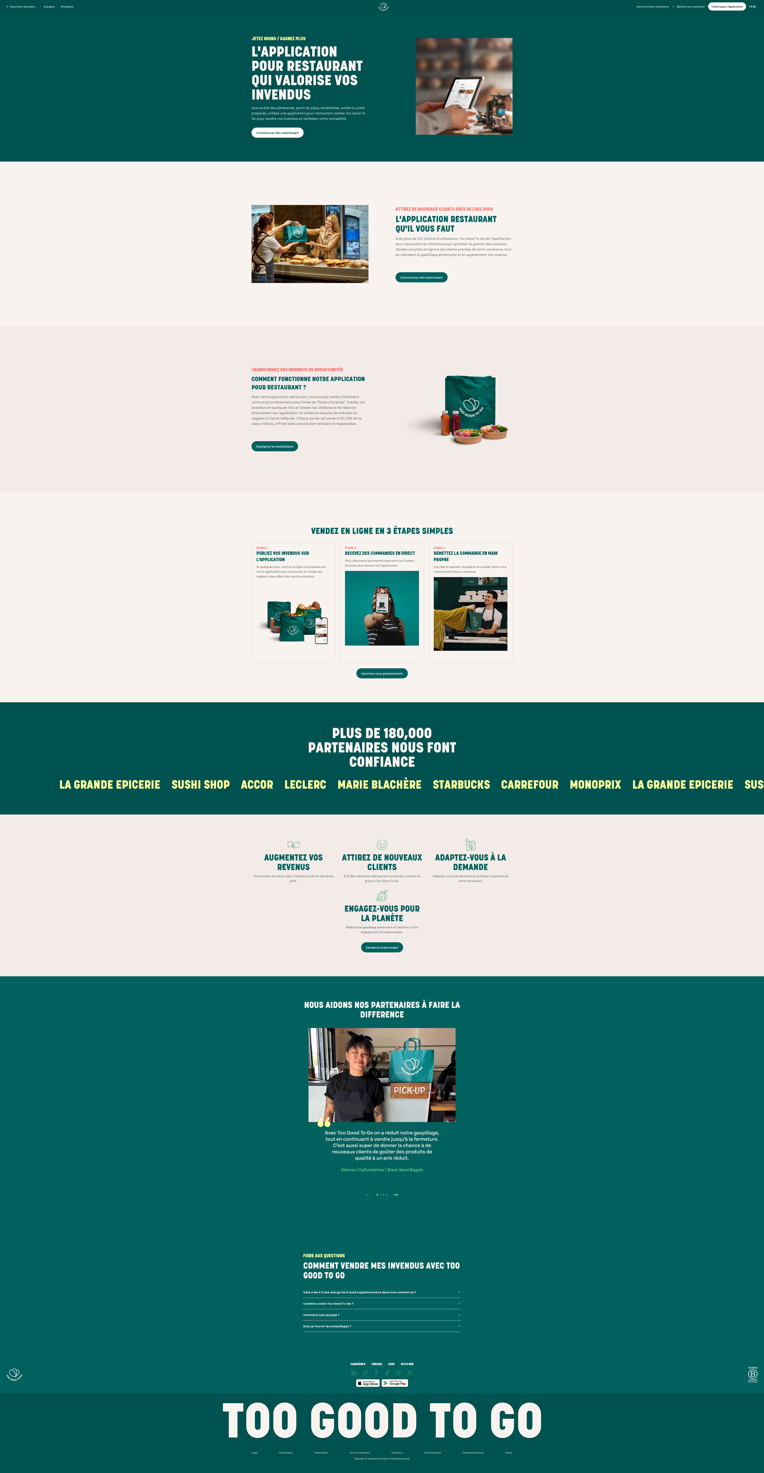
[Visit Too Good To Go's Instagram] (365, 1373)
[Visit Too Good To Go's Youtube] (399, 1373)
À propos (49, 6)
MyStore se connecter (691, 6)
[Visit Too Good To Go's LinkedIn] (354, 1373)
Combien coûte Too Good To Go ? (328, 1303)
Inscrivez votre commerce (652, 6)
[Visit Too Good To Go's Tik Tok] (387, 1373)
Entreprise (67, 6)
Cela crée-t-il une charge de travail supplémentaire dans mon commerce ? (359, 1292)
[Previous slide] (368, 1195)
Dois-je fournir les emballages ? (327, 1326)
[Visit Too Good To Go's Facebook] (376, 1373)
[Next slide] (395, 1195)
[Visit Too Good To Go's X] (410, 1373)
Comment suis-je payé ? (321, 1315)
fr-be (752, 6)
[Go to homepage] (383, 6)
